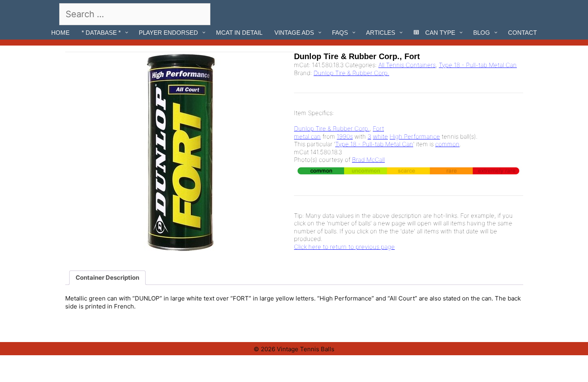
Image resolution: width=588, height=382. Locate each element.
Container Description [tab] (107, 277)
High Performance (415, 136)
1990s (345, 136)
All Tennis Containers (407, 65)
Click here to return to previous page (344, 247)
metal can (307, 136)
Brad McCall (368, 159)
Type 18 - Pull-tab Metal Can (478, 65)
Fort (378, 128)
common (447, 144)
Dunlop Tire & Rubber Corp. (351, 73)
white (380, 136)
